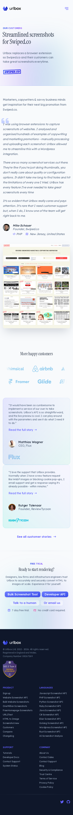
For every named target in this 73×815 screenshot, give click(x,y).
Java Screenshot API (50, 710)
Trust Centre (45, 774)
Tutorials (7, 753)
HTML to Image (11, 719)
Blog (41, 765)
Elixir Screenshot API (50, 719)
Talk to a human (24, 603)
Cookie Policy (46, 787)
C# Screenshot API (49, 714)
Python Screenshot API (51, 701)
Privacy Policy (46, 782)
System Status (10, 765)
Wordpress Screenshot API (53, 727)
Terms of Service (48, 778)
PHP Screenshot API (49, 697)
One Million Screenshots (15, 706)
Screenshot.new (11, 723)
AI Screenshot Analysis (51, 736)
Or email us (52, 603)
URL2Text (8, 714)
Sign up (6, 693)
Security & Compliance (51, 770)
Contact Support (11, 761)
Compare (7, 731)
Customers (8, 727)
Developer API (55, 594)
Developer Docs (11, 757)
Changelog (8, 736)
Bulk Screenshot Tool (23, 594)
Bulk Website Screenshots (16, 701)
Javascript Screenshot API (53, 693)
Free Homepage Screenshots (17, 710)
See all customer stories (34, 536)
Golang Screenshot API (51, 723)
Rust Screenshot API (49, 731)
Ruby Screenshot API (50, 706)
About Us (44, 753)
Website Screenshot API (15, 697)
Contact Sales (46, 757)
